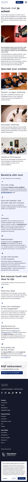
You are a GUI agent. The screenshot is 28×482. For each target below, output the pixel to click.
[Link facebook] (2, 393)
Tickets (18, 2)
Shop (3, 442)
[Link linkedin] (9, 393)
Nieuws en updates (5, 437)
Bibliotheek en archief (6, 421)
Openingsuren (9, 5)
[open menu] (26, 2)
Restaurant (4, 440)
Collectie (3, 426)
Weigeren (14, 478)
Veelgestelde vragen (5, 410)
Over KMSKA (4, 432)
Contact (3, 5)
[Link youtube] (16, 393)
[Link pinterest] (20, 393)
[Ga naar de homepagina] (4, 2)
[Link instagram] (5, 393)
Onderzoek (3, 416)
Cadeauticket (4, 435)
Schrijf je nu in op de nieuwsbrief (11, 372)
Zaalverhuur (4, 418)
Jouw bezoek (4, 402)
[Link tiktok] (13, 393)
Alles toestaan (22, 478)
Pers (2, 424)
